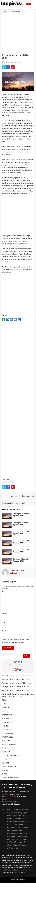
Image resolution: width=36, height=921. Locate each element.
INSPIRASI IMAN (8, 730)
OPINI (4, 748)
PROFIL (4, 759)
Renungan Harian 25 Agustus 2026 (21, 515)
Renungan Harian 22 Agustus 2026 (21, 542)
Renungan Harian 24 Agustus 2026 (21, 524)
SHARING (5, 774)
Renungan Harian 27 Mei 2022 (22, 496)
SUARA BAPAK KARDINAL (11, 778)
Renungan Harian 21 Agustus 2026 (21, 551)
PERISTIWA (6, 752)
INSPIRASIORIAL (8, 733)
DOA (3, 711)
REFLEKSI (5, 763)
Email (4, 622)
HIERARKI (5, 726)
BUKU (4, 704)
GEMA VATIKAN (7, 722)
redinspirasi (9, 62)
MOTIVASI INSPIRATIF (9, 744)
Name (4, 613)
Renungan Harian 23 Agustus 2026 (21, 533)
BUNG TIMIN (6, 707)
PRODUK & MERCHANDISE (11, 756)
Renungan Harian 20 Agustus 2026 (21, 560)
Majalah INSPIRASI (20, 880)
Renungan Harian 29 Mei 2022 (13, 503)
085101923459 (8, 796)
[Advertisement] (18, 32)
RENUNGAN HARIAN (17, 11)
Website (4, 631)
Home (5, 11)
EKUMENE (5, 719)
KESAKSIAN (6, 741)
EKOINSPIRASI (7, 715)
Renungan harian (8, 482)
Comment (5, 592)
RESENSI (5, 770)
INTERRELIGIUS (7, 737)
